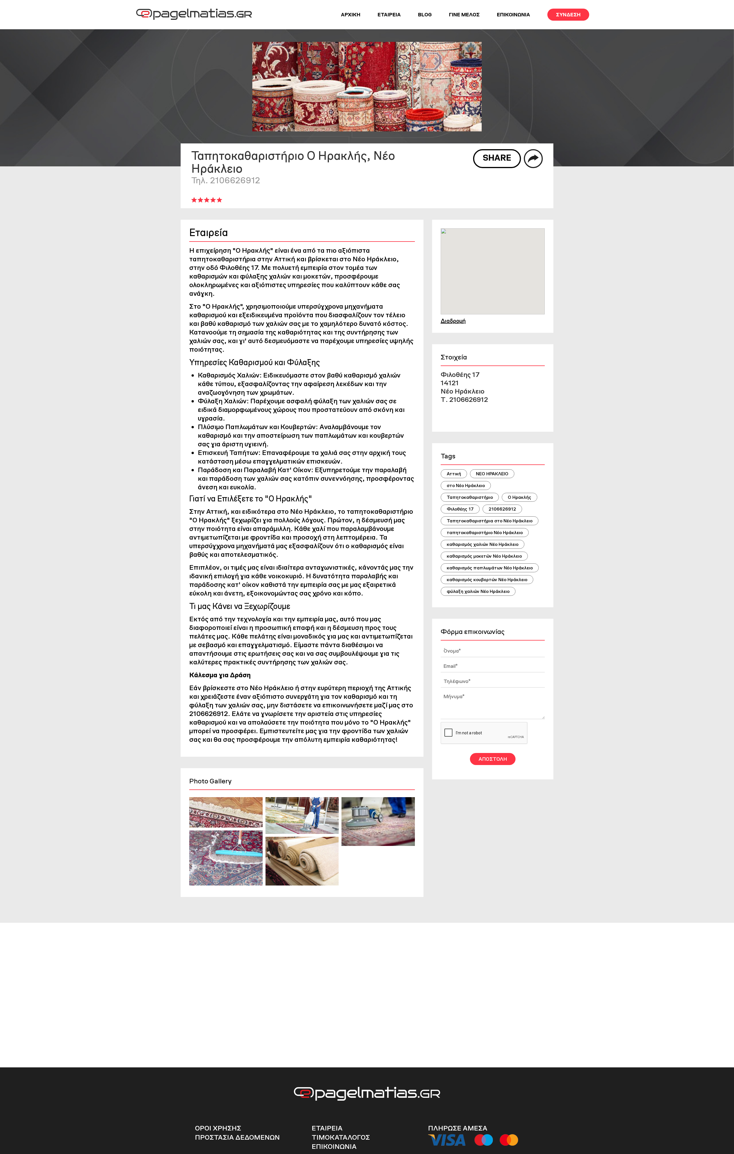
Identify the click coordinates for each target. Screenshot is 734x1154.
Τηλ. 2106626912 (225, 180)
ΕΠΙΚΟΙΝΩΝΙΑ (513, 14)
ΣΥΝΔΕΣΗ (568, 14)
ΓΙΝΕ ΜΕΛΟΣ (464, 14)
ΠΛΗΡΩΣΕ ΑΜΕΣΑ (457, 1128)
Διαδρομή (453, 320)
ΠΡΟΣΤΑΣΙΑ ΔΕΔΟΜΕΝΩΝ (237, 1137)
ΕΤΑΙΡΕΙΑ (389, 14)
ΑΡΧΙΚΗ (350, 14)
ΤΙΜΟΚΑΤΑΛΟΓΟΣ (341, 1137)
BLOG (425, 14)
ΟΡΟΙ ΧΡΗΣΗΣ (218, 1128)
